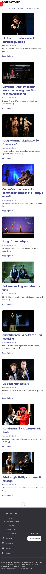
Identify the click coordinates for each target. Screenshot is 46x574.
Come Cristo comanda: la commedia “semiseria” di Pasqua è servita (22, 192)
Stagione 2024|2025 (16, 8)
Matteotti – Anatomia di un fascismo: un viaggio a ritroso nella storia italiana (20, 90)
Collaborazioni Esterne (11, 522)
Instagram (9, 543)
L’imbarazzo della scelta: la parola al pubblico (18, 40)
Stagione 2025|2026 (32, 8)
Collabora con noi (12, 529)
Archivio (11, 525)
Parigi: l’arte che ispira (15, 241)
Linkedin (8, 553)
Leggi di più (6, 56)
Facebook (8, 538)
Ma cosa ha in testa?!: (15, 384)
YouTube (8, 548)
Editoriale (12, 518)
